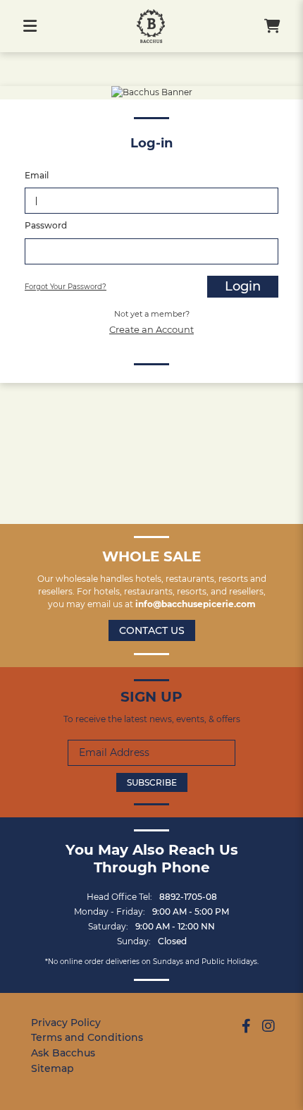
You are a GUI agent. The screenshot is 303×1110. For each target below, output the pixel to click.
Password (46, 225)
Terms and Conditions (87, 1037)
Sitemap (52, 1068)
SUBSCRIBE (152, 782)
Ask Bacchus (63, 1053)
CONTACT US (152, 630)
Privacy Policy (66, 1022)
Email (37, 175)
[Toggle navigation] (30, 26)
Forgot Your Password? (65, 286)
